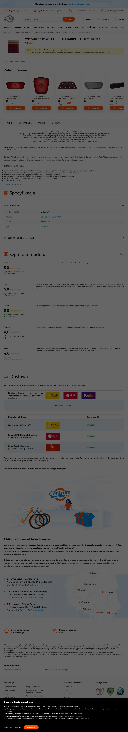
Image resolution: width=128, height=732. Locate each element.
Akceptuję (31, 727)
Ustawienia (8, 727)
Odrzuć (18, 727)
